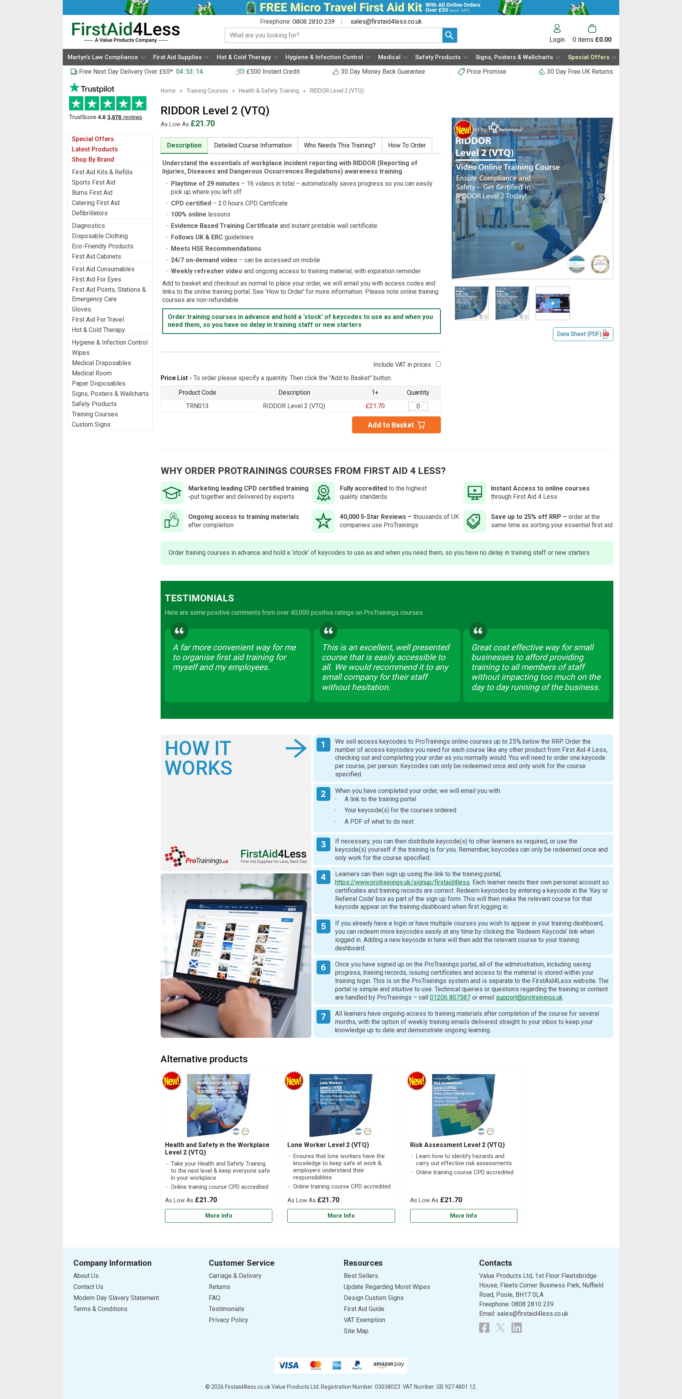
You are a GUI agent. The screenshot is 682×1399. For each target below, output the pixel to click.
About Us (86, 1276)
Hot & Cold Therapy (98, 330)
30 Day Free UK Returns (580, 71)
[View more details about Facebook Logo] (484, 1328)
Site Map (356, 1331)
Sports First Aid (93, 182)
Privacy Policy (228, 1320)
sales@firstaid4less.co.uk (386, 21)
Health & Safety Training (269, 91)
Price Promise (486, 71)
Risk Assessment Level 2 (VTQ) (457, 1145)
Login (557, 39)
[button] (561, 33)
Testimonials (110, 105)
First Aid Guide (364, 1309)
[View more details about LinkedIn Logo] (517, 1328)
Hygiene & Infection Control (110, 342)
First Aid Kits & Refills (102, 172)
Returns (219, 1287)
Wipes (81, 352)
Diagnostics (88, 225)
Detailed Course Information (253, 145)
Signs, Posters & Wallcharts (110, 393)
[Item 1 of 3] (532, 198)
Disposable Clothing (100, 236)
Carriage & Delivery (235, 1276)
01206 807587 (450, 997)
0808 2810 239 (313, 22)
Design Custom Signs (374, 1298)
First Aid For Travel (98, 319)
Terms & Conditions (100, 1309)
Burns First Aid (92, 192)
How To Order (407, 145)
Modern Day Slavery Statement (116, 1298)
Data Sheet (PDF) (579, 334)
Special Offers (93, 139)
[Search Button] (449, 35)
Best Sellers (361, 1276)
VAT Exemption (364, 1320)
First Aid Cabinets (96, 256)
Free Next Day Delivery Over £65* (126, 71)
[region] (218, 1107)
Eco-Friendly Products (102, 246)
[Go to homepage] (138, 32)
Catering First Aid (96, 203)
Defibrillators (90, 213)
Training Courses (95, 414)
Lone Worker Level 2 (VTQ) (328, 1145)
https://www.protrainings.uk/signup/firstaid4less (402, 882)
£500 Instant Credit (273, 71)
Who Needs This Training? (340, 145)
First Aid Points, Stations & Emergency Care (109, 294)
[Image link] (500, 1328)
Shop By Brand (93, 159)
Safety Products (94, 404)
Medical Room (92, 373)
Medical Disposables (101, 363)
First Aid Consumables (103, 269)
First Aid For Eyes (96, 279)
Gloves (81, 309)
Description (184, 145)
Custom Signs (91, 424)
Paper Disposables (99, 383)
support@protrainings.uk (529, 997)
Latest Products (95, 149)
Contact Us (88, 1287)
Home (168, 91)
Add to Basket (391, 425)
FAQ (214, 1298)
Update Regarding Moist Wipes (387, 1287)
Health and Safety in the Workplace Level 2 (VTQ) (217, 1148)
